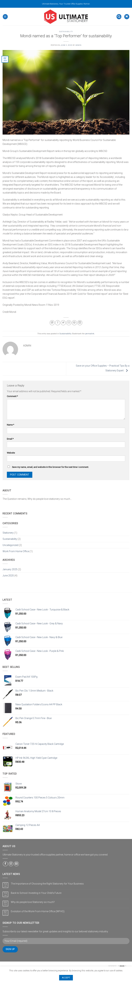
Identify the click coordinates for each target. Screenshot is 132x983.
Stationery (8, 532)
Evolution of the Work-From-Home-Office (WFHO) (37, 911)
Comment (12, 396)
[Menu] (5, 16)
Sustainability (66, 31)
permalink (89, 333)
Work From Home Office (16, 551)
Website (11, 452)
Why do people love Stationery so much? (33, 902)
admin (78, 45)
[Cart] (126, 16)
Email (10, 439)
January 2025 (10, 569)
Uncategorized (10, 545)
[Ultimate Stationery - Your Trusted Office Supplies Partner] (66, 17)
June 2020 (8, 575)
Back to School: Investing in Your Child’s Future (36, 893)
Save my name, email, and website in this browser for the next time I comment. (50, 467)
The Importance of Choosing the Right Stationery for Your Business (47, 883)
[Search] (119, 16)
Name (10, 424)
